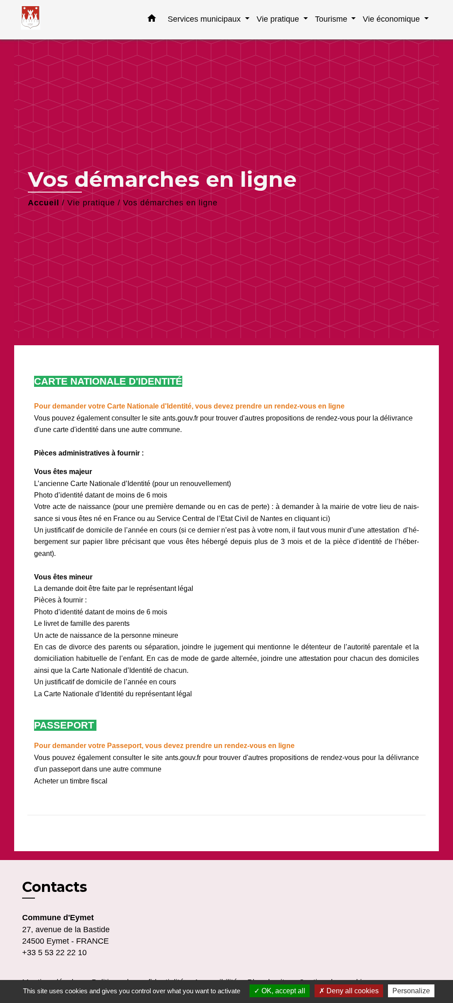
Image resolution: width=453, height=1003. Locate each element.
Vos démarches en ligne (170, 202)
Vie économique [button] (392, 18)
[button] (151, 20)
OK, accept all (282, 991)
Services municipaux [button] (205, 18)
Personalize (411, 991)
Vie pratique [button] (279, 18)
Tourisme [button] (332, 18)
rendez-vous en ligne (310, 406)
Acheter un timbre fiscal (70, 781)
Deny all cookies (352, 991)
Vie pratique (91, 202)
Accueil (43, 202)
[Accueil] (76, 19)
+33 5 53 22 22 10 (54, 952)
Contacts (54, 887)
